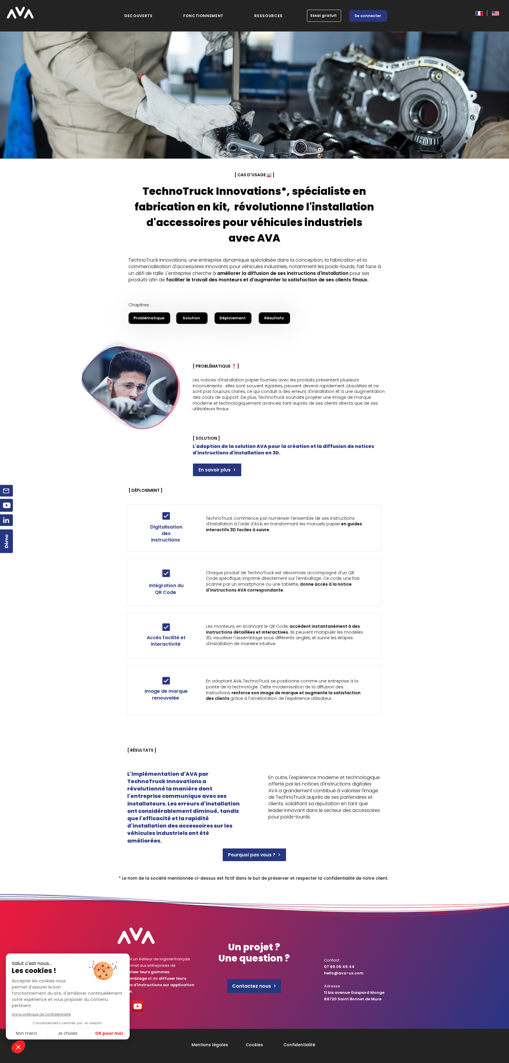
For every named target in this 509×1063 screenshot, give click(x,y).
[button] (268, 16)
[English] (495, 13)
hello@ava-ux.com (343, 973)
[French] (479, 13)
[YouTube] (137, 1006)
